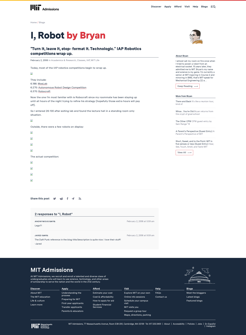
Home (33, 22)
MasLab (42, 83)
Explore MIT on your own (137, 292)
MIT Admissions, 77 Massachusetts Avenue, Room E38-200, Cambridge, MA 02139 (106, 324)
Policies (191, 324)
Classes (81, 60)
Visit (126, 288)
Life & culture (37, 300)
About (167, 324)
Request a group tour (135, 311)
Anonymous (42, 221)
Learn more (36, 304)
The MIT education (40, 296)
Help (157, 288)
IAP (88, 60)
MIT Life (95, 60)
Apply (65, 288)
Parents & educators (72, 311)
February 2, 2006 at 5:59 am (140, 221)
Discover (35, 288)
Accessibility (178, 324)
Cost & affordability (103, 296)
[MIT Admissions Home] (44, 6)
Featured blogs (194, 300)
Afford (96, 288)
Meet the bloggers (196, 292)
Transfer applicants (72, 307)
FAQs (158, 292)
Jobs (200, 324)
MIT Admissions (51, 269)
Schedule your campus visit (136, 302)
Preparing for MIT (71, 299)
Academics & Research (63, 60)
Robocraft (44, 91)
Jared (38, 235)
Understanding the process (71, 294)
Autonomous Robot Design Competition (62, 87)
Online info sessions (134, 296)
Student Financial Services (102, 306)
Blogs (42, 22)
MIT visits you (131, 307)
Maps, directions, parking (137, 315)
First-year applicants (72, 303)
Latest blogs (193, 296)
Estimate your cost (102, 292)
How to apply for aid (103, 300)
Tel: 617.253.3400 (153, 324)
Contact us (161, 296)
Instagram (211, 326)
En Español (210, 324)
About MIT (36, 292)
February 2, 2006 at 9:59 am (140, 235)
